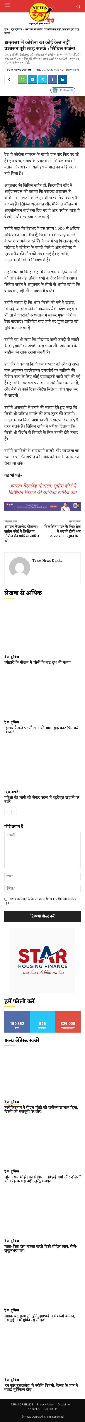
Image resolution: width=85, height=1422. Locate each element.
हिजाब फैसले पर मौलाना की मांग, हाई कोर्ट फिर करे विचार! (41, 730)
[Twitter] (42, 79)
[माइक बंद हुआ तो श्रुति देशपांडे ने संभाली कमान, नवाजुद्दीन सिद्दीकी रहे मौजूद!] (42, 1281)
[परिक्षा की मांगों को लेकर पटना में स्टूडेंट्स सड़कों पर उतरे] (42, 762)
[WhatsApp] (22, 79)
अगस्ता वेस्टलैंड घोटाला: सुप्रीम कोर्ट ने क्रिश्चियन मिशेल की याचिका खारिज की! (42, 489)
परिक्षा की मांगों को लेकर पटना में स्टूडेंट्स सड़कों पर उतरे (41, 799)
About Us (33, 1409)
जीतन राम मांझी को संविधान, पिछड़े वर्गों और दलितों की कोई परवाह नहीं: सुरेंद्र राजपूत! (42, 1179)
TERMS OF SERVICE (22, 1404)
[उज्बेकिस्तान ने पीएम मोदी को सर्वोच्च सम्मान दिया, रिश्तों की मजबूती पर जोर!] (42, 1073)
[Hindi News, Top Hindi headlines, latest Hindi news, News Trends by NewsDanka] (42, 13)
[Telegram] (32, 79)
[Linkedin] (62, 79)
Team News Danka (18, 69)
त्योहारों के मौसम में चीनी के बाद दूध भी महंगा (37, 662)
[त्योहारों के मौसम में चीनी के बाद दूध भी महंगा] (42, 627)
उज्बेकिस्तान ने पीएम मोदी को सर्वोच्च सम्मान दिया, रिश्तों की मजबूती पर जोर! (41, 1109)
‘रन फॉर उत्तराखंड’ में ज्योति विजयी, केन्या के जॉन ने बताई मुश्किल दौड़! (41, 1387)
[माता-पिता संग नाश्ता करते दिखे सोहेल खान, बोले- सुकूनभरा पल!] (42, 1212)
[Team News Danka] (19, 567)
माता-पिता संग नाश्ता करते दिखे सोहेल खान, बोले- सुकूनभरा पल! (41, 1248)
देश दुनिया (16, 29)
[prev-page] (7, 812)
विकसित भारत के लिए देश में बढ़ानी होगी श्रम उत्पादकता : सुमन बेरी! (62, 531)
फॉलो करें (42, 1012)
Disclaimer (64, 1404)
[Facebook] (52, 79)
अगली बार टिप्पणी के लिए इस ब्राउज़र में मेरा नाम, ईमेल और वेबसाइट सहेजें (40, 901)
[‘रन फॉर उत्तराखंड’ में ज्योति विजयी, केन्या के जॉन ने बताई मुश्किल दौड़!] (42, 1351)
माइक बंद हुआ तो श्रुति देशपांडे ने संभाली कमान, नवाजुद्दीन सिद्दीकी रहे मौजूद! (39, 1318)
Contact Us (50, 1409)
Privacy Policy (45, 1404)
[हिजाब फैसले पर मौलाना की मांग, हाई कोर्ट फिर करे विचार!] (42, 693)
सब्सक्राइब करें (68, 1012)
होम (6, 29)
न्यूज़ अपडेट (12, 792)
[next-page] (14, 812)
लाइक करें (17, 1012)
